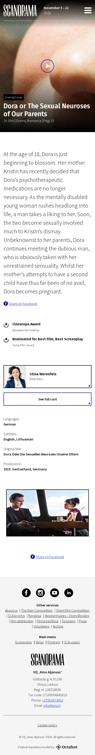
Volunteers (41, 626)
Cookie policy (47, 725)
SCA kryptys (16, 615)
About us (11, 610)
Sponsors (68, 621)
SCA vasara (72, 642)
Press (83, 621)
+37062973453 (52, 700)
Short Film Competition (72, 610)
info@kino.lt (52, 705)
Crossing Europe (13, 97)
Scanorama (23, 642)
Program (54, 642)
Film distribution (22, 621)
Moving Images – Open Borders (67, 615)
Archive (58, 626)
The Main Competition (37, 610)
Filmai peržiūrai (47, 621)
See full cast (47, 399)
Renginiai (34, 615)
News (40, 642)
